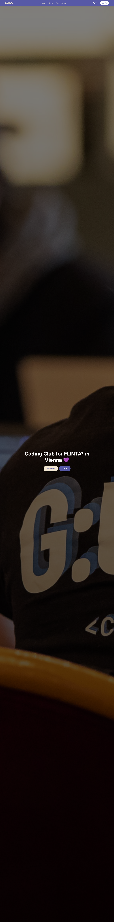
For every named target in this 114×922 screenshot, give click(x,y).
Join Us (104, 3)
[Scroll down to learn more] (57, 918)
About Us (42, 3)
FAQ (57, 3)
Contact (63, 3)
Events (51, 3)
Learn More (51, 468)
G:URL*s (9, 3)
